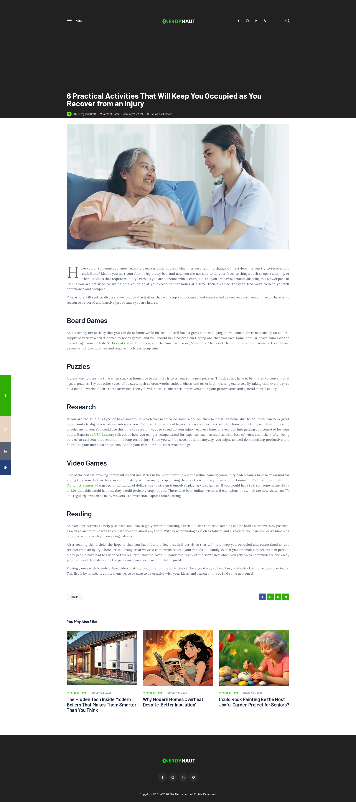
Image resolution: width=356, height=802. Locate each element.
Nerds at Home (111, 114)
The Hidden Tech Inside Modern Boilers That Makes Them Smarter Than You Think (101, 705)
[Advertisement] (178, 54)
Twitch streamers (80, 485)
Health (74, 596)
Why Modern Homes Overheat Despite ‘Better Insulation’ (173, 702)
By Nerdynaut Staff (85, 114)
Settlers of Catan (120, 343)
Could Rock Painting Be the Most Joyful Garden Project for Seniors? (254, 702)
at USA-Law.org (102, 435)
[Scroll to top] (346, 433)
